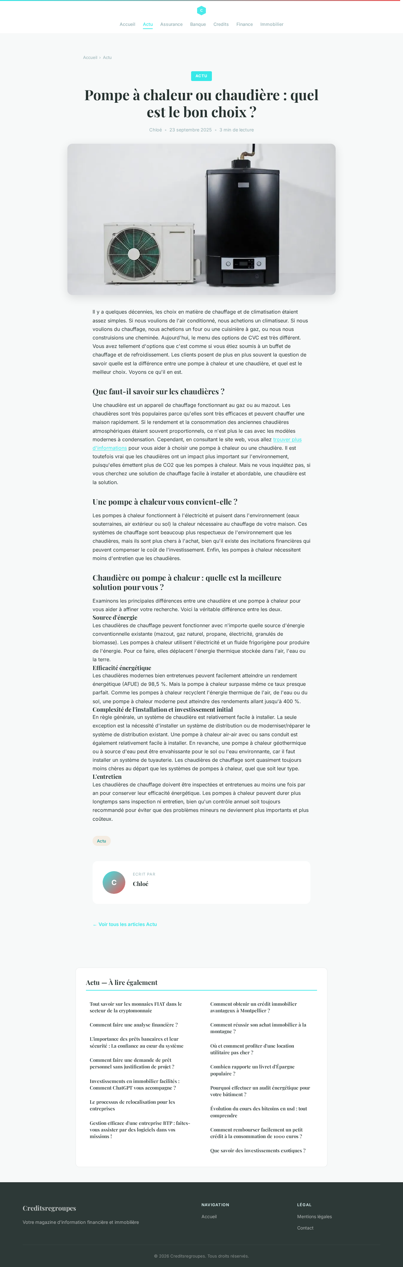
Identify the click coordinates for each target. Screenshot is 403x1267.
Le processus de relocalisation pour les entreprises (132, 1105)
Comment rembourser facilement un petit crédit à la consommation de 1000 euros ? (256, 1132)
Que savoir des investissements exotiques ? (257, 1150)
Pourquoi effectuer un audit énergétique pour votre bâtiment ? (260, 1091)
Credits (221, 24)
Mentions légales (314, 1216)
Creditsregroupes (49, 1207)
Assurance (171, 24)
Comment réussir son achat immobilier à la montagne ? (258, 1027)
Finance (244, 24)
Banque (198, 24)
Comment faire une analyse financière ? (134, 1024)
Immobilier (271, 24)
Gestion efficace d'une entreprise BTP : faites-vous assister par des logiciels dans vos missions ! (140, 1130)
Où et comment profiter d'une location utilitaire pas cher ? (252, 1049)
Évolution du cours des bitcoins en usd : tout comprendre (258, 1111)
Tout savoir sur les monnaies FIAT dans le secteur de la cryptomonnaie (136, 1007)
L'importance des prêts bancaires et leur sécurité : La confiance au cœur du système (137, 1042)
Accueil (127, 24)
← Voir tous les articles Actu (125, 924)
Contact (305, 1227)
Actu (148, 24)
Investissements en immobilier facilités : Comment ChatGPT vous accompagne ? (134, 1084)
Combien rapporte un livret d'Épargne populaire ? (252, 1069)
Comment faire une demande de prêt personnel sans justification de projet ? (132, 1063)
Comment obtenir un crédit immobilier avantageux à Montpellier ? (253, 1007)
